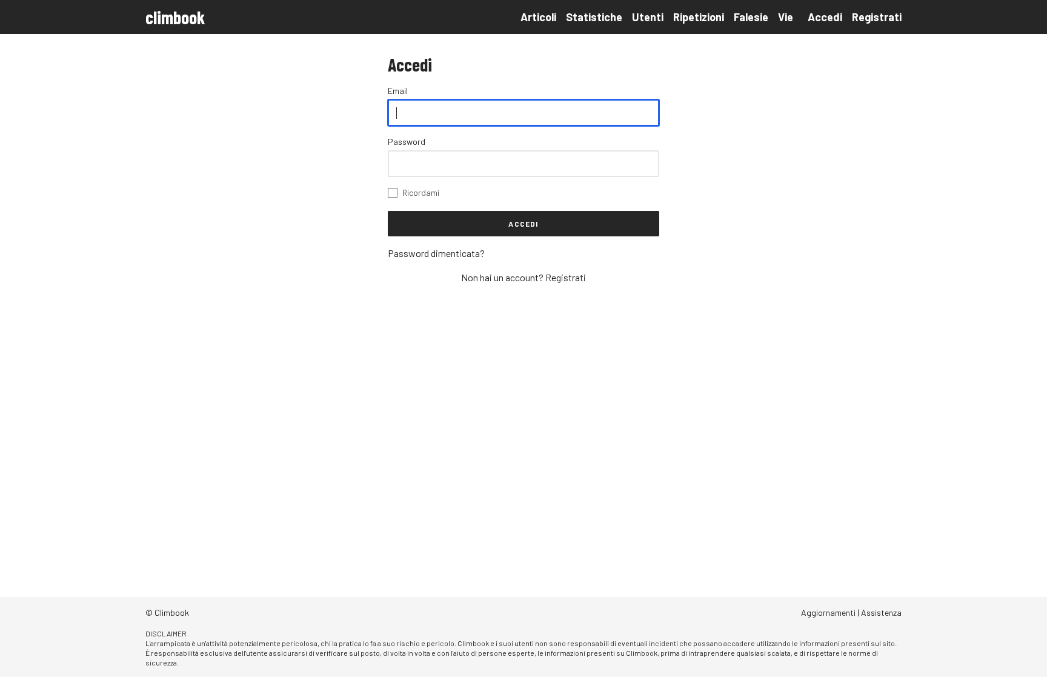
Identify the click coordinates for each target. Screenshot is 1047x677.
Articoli (538, 17)
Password (406, 141)
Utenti (647, 17)
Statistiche (594, 17)
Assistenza (881, 612)
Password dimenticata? (436, 253)
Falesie (751, 17)
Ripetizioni (698, 17)
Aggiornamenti (828, 612)
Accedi (825, 17)
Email (398, 90)
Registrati (877, 17)
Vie (785, 17)
